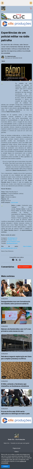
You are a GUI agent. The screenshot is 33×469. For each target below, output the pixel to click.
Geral (3, 61)
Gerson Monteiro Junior (13, 241)
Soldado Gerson (12, 240)
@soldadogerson (12, 238)
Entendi (5, 466)
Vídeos (16, 451)
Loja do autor (14, 202)
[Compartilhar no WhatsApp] (20, 260)
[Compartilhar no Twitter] (16, 260)
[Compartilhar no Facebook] (13, 260)
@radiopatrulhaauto (12, 243)
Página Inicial (16, 448)
